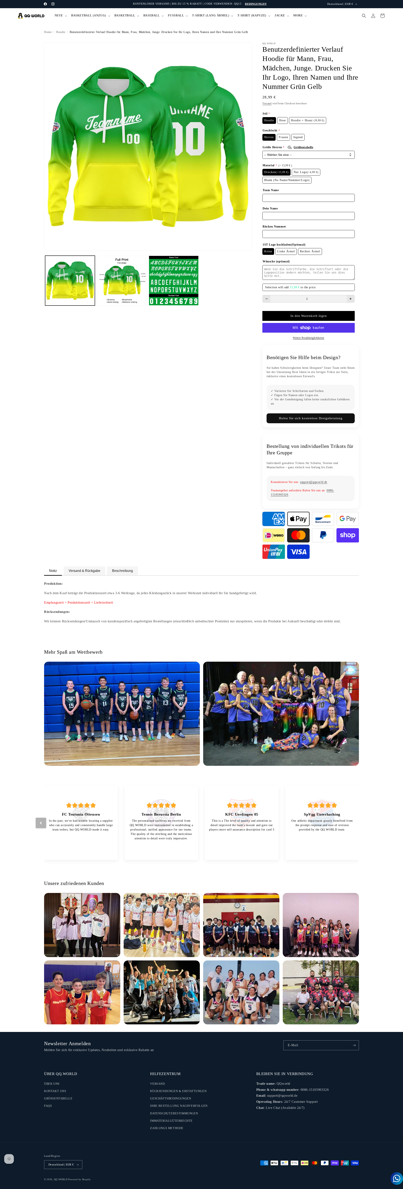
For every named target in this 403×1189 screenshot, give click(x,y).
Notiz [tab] (53, 571)
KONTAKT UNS (55, 1091)
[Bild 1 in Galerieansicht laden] (70, 281)
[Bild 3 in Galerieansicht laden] (174, 281)
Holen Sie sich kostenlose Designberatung (311, 418)
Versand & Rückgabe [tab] (84, 571)
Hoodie (60, 32)
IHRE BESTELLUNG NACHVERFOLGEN (178, 1105)
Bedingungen (256, 3)
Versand (267, 103)
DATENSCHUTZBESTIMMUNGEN (174, 1113)
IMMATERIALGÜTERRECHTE (171, 1120)
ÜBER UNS (52, 1083)
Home (48, 32)
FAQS (48, 1105)
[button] (60, 15)
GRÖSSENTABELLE (58, 1098)
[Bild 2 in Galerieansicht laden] (122, 281)
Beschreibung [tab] (122, 571)
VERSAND (157, 1083)
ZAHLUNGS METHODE (166, 1128)
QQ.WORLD (61, 1179)
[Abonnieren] (354, 1045)
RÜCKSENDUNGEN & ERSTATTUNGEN (178, 1091)
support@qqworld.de (313, 482)
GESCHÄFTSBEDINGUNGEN (170, 1098)
